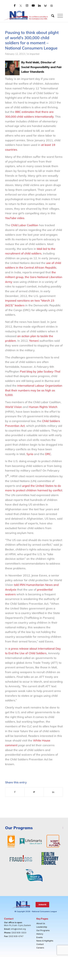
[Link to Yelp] (51, 5)
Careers (40, 948)
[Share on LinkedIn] (53, 792)
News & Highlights (44, 941)
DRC (48, 454)
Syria (29, 454)
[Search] (51, 15)
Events (39, 937)
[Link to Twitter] (21, 5)
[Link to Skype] (45, 5)
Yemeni (34, 340)
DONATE (42, 904)
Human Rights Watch (43, 407)
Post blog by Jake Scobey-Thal (40, 371)
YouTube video (14, 218)
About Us (40, 923)
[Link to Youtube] (33, 5)
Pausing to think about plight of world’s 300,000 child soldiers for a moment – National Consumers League (32, 40)
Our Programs (43, 930)
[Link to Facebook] (14, 5)
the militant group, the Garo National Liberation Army (33, 276)
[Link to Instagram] (27, 5)
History (39, 934)
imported (34, 53)
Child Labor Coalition (24, 225)
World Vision (13, 407)
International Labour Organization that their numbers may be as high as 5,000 (33, 390)
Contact (40, 944)
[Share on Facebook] (14, 792)
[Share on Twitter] (34, 792)
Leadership (41, 927)
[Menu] (58, 15)
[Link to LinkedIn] (39, 5)
